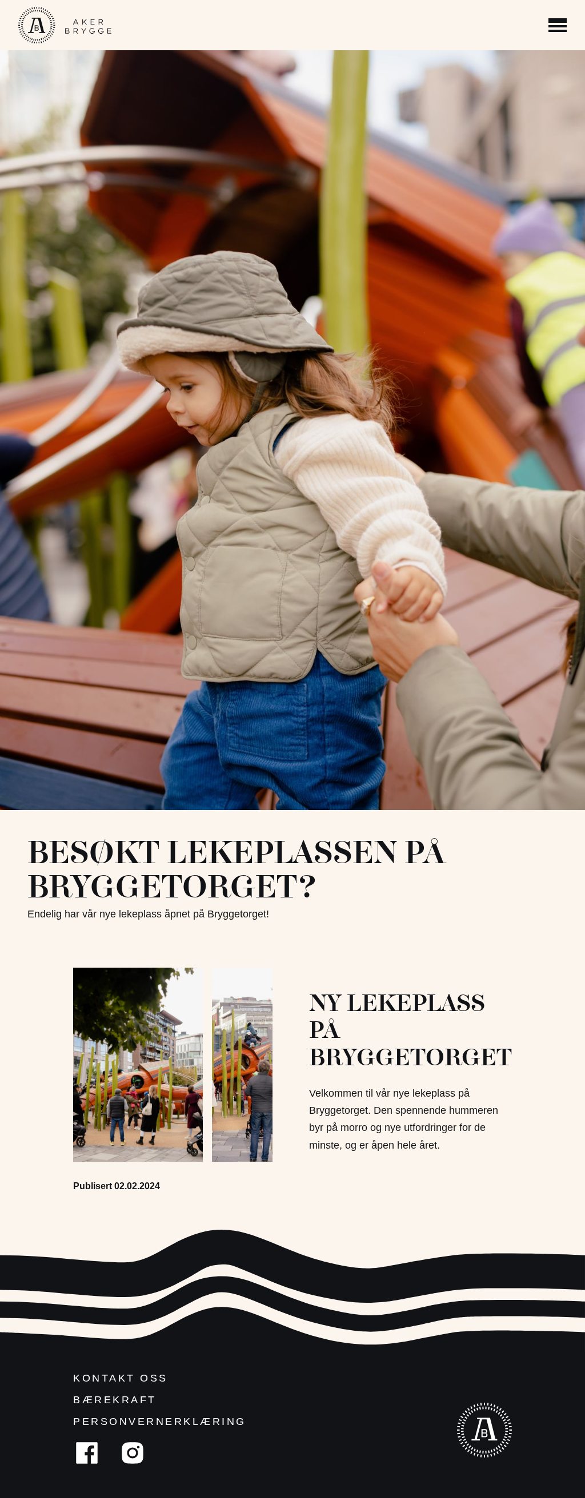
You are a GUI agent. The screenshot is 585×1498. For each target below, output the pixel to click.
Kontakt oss (120, 1378)
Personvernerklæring (159, 1421)
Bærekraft (115, 1400)
